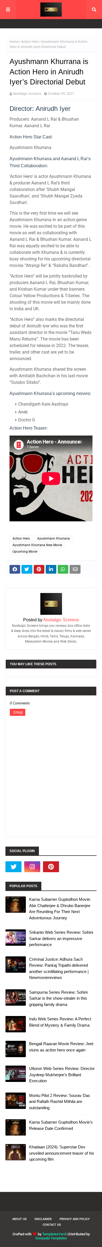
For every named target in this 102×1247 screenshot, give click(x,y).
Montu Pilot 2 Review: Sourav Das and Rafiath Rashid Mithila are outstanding (59, 1101)
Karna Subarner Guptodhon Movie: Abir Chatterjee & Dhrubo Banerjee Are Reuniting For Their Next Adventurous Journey (60, 908)
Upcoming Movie (25, 551)
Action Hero (30, 42)
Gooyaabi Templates (51, 1238)
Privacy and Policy (75, 1219)
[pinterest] (51, 866)
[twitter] (13, 866)
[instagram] (32, 866)
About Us (19, 1219)
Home (14, 42)
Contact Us (52, 1225)
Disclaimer (43, 1219)
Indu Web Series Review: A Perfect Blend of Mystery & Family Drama (60, 1022)
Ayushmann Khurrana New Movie (37, 545)
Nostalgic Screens (27, 94)
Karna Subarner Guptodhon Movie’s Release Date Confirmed (61, 1125)
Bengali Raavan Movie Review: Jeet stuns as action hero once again (61, 1046)
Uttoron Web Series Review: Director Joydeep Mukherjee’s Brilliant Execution (62, 1074)
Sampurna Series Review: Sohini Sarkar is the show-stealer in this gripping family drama (58, 998)
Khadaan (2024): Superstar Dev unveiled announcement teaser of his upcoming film (61, 1153)
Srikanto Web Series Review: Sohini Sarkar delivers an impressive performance (61, 938)
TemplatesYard (54, 1234)
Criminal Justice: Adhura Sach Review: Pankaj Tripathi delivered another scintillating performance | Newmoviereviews (59, 968)
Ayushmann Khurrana (53, 538)
